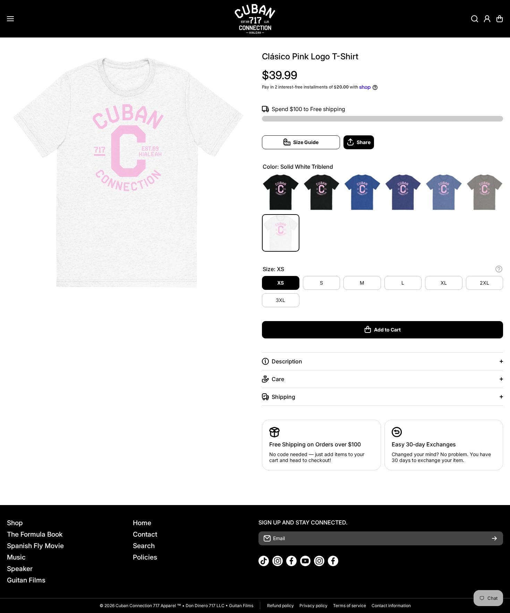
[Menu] (10, 18)
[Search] (474, 18)
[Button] (498, 269)
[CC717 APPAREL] (255, 18)
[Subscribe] (494, 538)
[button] (499, 18)
